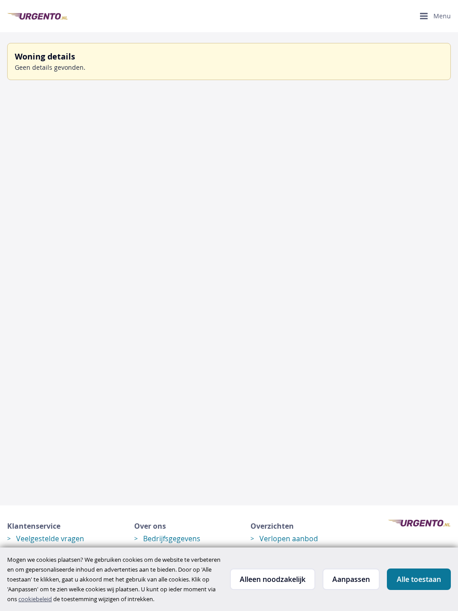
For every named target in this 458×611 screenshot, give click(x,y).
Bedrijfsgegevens (171, 538)
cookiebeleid (35, 599)
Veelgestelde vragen (50, 538)
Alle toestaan (419, 579)
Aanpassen (351, 579)
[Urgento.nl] (37, 16)
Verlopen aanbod (288, 538)
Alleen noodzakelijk (272, 579)
